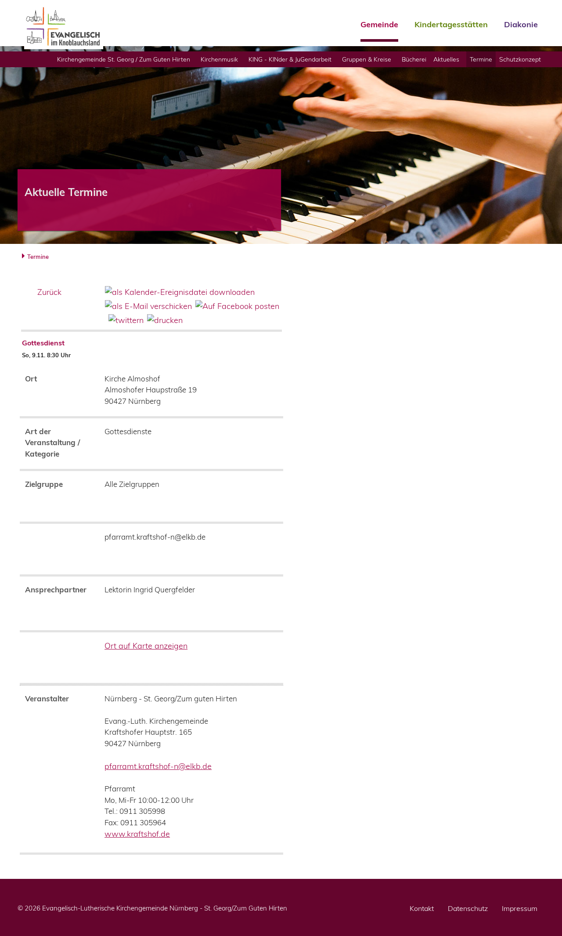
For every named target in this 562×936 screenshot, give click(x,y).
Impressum (519, 908)
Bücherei (414, 59)
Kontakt (422, 908)
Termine (481, 59)
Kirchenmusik (219, 59)
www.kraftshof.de (137, 834)
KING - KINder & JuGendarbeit (290, 59)
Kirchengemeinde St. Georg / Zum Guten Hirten (123, 59)
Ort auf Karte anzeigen (145, 646)
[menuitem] (125, 59)
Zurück (49, 292)
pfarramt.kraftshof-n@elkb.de (158, 766)
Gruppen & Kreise (366, 59)
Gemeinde (379, 25)
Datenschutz (468, 908)
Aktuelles (446, 59)
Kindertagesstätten (451, 25)
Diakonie (521, 25)
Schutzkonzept (520, 59)
